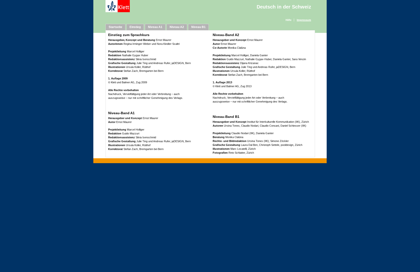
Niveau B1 (198, 27)
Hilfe (288, 20)
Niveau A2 (177, 27)
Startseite (115, 27)
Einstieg (135, 27)
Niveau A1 (155, 27)
